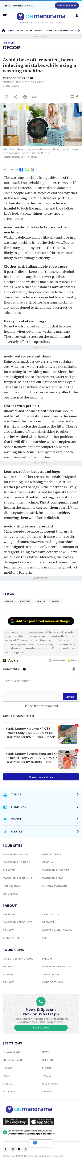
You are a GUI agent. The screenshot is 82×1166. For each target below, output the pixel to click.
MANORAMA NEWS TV (55, 870)
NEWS (49, 30)
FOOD (6, 1075)
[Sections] (5, 16)
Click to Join (41, 1027)
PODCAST (9, 1091)
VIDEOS (7, 1083)
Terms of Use (11, 938)
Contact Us (50, 914)
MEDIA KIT (48, 922)
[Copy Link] (34, 96)
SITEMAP (8, 974)
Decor (11, 47)
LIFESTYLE (48, 1060)
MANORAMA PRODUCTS (17, 922)
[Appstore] (42, 1121)
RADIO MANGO (12, 886)
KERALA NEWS (15, 30)
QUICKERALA (10, 894)
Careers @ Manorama (57, 930)
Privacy (8, 930)
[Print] (24, 96)
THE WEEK (9, 870)
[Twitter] (26, 1149)
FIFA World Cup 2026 (67, 30)
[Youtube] (19, 1149)
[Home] (3, 30)
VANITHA (47, 862)
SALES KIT (48, 958)
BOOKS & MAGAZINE (54, 886)
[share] (15, 96)
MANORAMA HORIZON (16, 862)
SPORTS (47, 1068)
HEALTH (7, 1068)
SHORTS (47, 1091)
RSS (44, 938)
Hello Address (51, 854)
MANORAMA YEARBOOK (17, 878)
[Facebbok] (6, 1149)
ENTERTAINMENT (34, 30)
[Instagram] (12, 1149)
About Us (9, 914)
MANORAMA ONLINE (15, 854)
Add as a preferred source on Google (43, 621)
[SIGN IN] (77, 16)
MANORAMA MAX (53, 878)
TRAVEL (46, 1075)
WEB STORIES (50, 1083)
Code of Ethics (52, 982)
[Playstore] (15, 1121)
